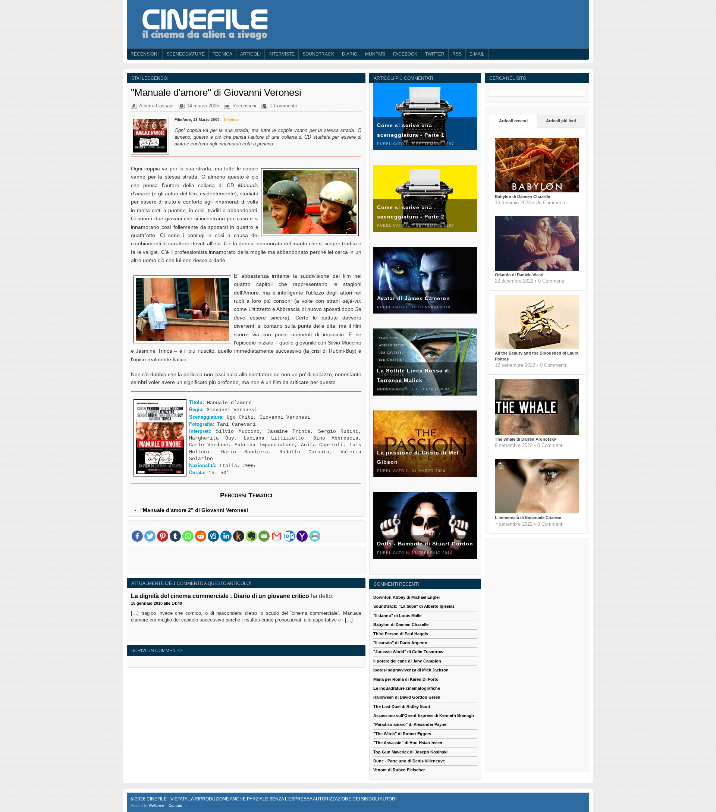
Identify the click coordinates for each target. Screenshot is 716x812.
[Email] (264, 536)
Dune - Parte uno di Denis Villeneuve (409, 761)
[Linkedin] (226, 536)
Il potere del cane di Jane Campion (407, 661)
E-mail (477, 54)
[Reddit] (200, 536)
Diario (349, 54)
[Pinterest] (162, 536)
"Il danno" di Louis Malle (397, 615)
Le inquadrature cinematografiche (406, 688)
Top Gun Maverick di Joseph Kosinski (410, 752)
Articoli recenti (513, 121)
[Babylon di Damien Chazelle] (537, 191)
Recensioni (144, 54)
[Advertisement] (246, 562)
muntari (375, 54)
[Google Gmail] (276, 536)
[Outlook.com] (289, 536)
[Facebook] (137, 536)
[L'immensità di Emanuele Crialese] (537, 512)
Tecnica (222, 54)
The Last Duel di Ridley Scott (401, 706)
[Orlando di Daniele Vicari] (537, 269)
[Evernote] (251, 536)
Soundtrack (318, 54)
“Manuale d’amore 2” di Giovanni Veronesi (194, 510)
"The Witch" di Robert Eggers (402, 733)
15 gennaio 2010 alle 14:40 (156, 603)
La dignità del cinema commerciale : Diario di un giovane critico (220, 596)
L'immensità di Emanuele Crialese (528, 517)
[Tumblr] (175, 536)
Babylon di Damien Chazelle (522, 196)
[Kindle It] (238, 536)
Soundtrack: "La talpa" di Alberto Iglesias (414, 606)
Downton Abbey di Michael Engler (406, 597)
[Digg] (213, 536)
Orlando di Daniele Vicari (519, 275)
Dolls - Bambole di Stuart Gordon (425, 544)
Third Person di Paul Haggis (400, 634)
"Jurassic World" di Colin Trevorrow (408, 651)
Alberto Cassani (156, 105)
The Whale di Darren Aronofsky (525, 439)
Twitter (435, 54)
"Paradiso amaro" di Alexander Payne (409, 724)
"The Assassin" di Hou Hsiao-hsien (407, 742)
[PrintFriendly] (314, 536)
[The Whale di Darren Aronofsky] (537, 433)
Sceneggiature (185, 54)
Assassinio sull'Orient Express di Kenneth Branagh (423, 715)
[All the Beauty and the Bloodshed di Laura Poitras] (537, 347)
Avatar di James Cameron (413, 298)
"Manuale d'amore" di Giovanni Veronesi (216, 92)
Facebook (405, 54)
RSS (457, 54)
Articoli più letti (561, 121)
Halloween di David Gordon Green (406, 697)
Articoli (250, 54)
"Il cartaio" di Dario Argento (400, 643)
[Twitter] (150, 536)
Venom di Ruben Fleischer (399, 770)
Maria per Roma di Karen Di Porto (406, 679)
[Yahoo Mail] (302, 536)
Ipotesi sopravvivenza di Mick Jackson (411, 670)
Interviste (281, 54)
